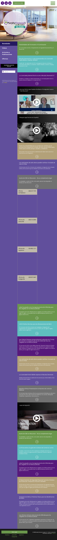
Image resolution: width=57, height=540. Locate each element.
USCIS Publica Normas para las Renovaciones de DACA (35, 324)
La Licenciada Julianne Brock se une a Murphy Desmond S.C (36, 75)
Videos (4, 48)
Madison (7, 534)
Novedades (6, 44)
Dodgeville (14, 536)
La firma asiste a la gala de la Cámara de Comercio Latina (36, 448)
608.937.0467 (32, 277)
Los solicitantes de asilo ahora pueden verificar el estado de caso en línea (37, 163)
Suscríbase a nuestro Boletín (9, 66)
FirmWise (5, 82)
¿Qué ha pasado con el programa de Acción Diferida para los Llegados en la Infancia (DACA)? (36, 307)
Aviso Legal (14, 532)
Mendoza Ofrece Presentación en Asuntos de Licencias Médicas (35, 389)
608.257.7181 (32, 191)
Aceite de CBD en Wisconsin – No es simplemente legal (35, 178)
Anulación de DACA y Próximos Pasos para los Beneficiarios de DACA (36, 497)
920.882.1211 (32, 248)
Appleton (21, 534)
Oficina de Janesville (21, 220)
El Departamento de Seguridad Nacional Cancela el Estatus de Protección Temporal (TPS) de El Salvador (36, 480)
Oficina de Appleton (21, 249)
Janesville (14, 534)
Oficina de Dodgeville (21, 278)
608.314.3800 (32, 220)
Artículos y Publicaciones (7, 53)
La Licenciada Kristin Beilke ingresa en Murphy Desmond (36, 374)
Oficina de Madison (21, 192)
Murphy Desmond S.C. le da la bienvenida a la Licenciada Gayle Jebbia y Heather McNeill (36, 59)
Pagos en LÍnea (18, 3)
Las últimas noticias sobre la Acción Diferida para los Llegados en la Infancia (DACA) (35, 515)
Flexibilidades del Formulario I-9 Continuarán (32, 44)
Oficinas (5, 59)
